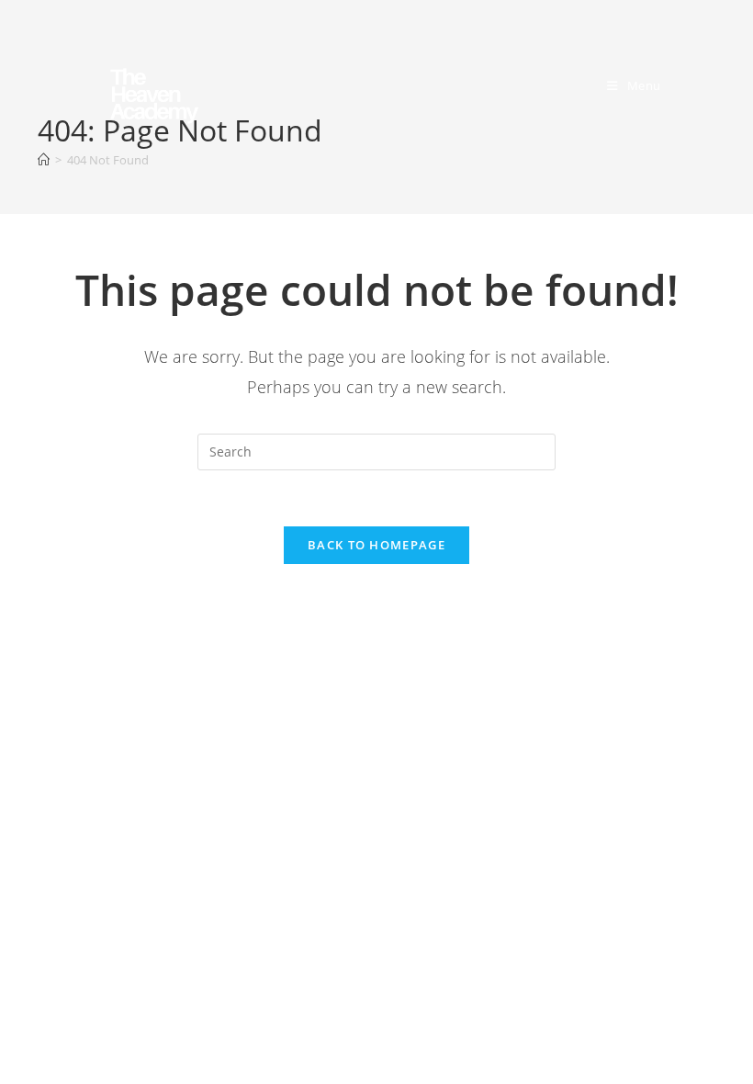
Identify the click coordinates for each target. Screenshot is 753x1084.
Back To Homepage (376, 544)
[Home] (44, 160)
